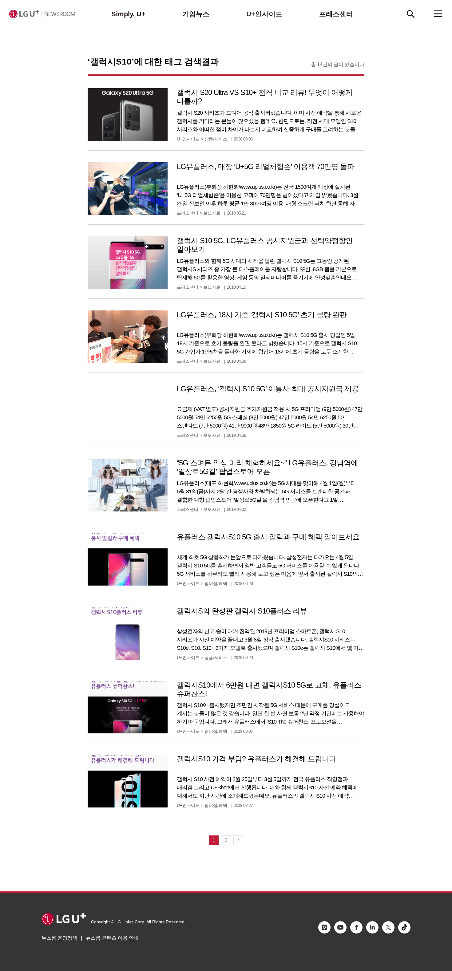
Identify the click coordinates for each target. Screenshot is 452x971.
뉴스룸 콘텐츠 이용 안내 (112, 938)
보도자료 (211, 213)
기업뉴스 (195, 14)
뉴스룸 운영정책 (59, 938)
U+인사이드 (264, 14)
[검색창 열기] (410, 14)
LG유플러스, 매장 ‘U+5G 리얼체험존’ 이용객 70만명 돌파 (265, 166)
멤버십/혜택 (215, 583)
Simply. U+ (128, 14)
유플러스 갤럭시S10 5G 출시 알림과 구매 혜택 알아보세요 (268, 537)
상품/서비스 (215, 138)
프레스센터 (336, 14)
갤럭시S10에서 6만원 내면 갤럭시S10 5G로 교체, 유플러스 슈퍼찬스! (269, 689)
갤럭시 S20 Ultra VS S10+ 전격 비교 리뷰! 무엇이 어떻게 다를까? (264, 96)
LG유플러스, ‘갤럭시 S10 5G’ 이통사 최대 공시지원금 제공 (268, 389)
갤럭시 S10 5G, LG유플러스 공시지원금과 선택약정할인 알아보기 (265, 244)
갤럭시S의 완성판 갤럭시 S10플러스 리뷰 (242, 611)
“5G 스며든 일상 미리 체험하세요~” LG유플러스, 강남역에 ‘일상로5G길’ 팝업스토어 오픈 (267, 467)
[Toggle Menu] (438, 13)
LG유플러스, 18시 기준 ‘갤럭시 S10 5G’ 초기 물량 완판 (262, 314)
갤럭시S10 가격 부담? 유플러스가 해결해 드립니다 (256, 759)
